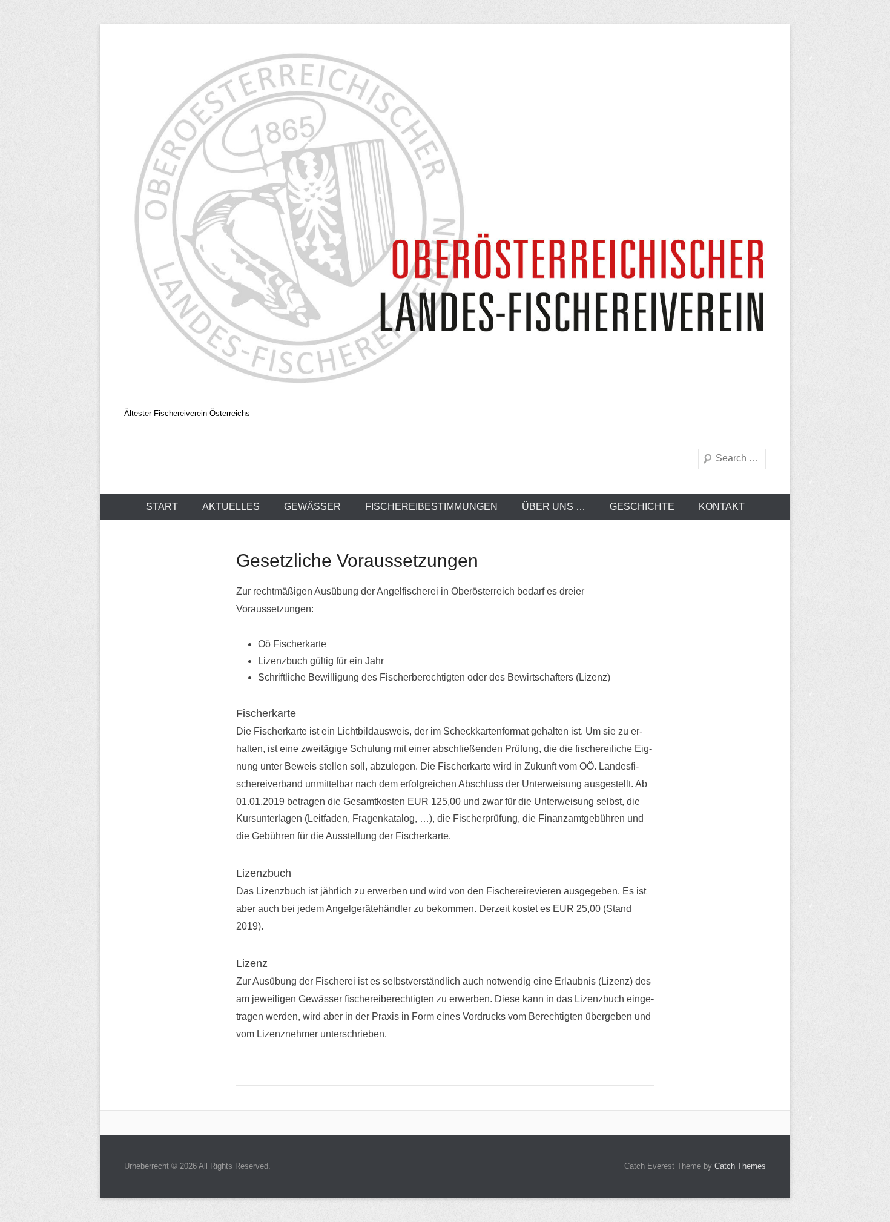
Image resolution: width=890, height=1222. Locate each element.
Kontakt (722, 506)
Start (162, 506)
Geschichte (642, 506)
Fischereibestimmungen (431, 506)
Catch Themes (740, 1166)
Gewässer (312, 506)
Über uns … (553, 506)
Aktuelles (231, 506)
